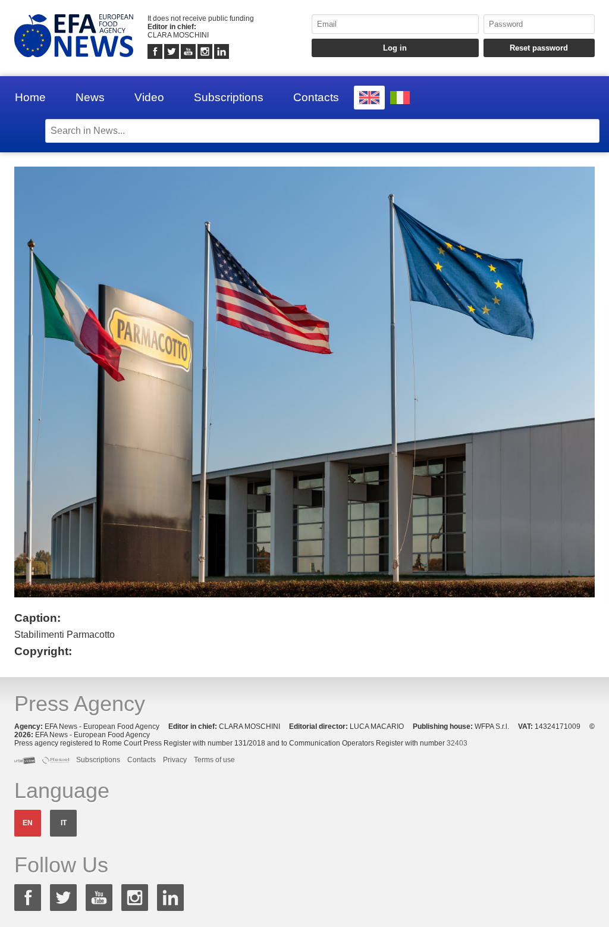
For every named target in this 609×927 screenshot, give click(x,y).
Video (149, 97)
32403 (457, 743)
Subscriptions (228, 97)
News (90, 97)
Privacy (175, 760)
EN (28, 823)
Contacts (316, 97)
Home (30, 97)
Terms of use (214, 760)
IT (64, 823)
